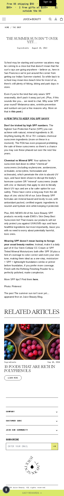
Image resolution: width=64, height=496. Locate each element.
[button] (6, 490)
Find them (30, 279)
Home (7, 27)
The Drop (17, 27)
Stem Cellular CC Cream (32, 248)
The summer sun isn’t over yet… (31, 293)
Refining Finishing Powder (34, 269)
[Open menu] (4, 19)
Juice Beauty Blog (32, 296)
